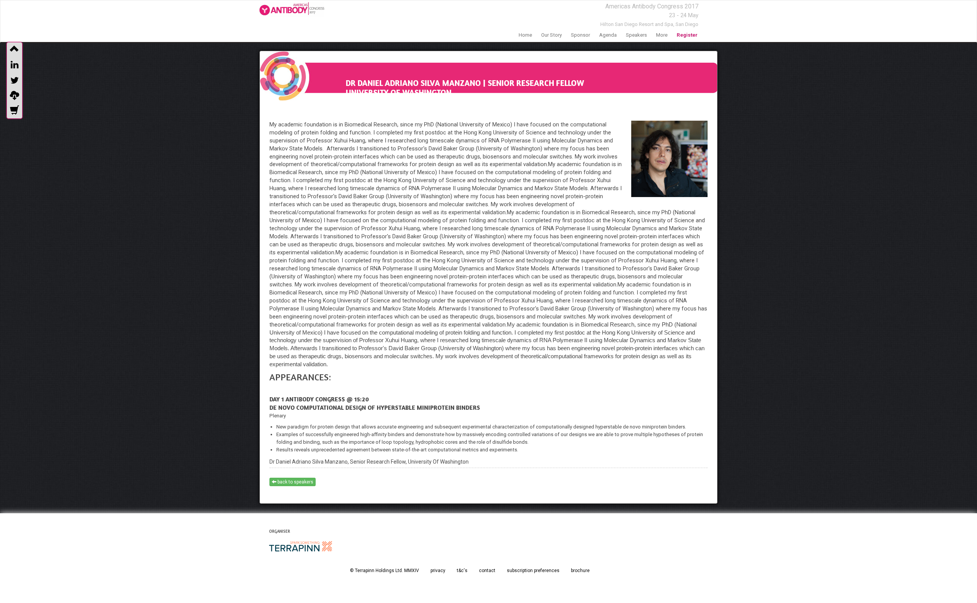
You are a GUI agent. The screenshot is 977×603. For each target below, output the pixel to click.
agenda (608, 35)
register (687, 35)
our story (551, 35)
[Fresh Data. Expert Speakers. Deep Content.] (292, 9)
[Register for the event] (14, 111)
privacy (437, 570)
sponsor (580, 35)
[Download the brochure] (14, 96)
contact (487, 570)
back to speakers (294, 482)
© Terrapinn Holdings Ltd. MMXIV (384, 570)
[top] (14, 49)
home (525, 35)
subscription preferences (533, 570)
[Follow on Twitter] (14, 80)
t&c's (462, 570)
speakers (636, 35)
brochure (580, 570)
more (661, 35)
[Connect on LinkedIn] (14, 65)
